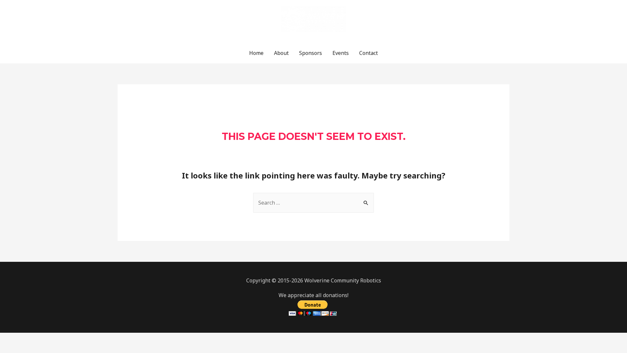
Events (340, 53)
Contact (368, 53)
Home (256, 53)
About (281, 53)
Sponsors (310, 53)
